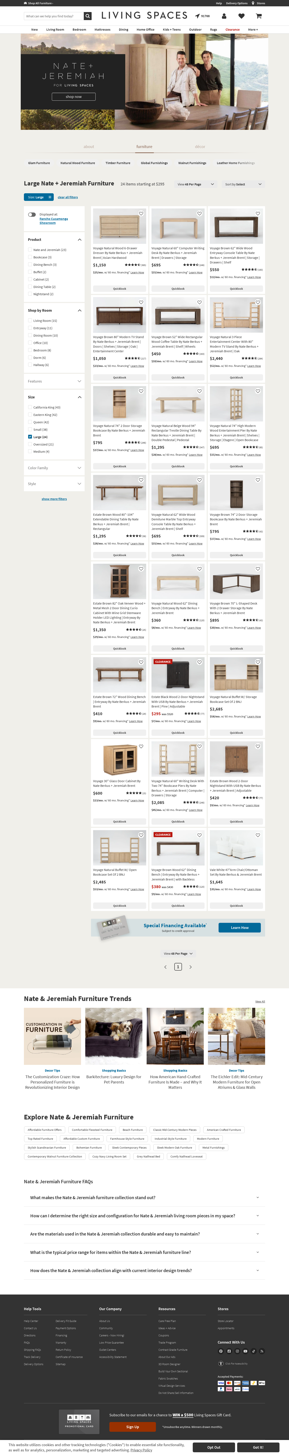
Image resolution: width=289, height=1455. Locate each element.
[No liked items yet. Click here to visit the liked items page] (241, 16)
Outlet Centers (107, 1350)
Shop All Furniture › (40, 3)
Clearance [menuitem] (233, 29)
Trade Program (167, 1342)
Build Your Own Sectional (173, 1371)
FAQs (27, 1342)
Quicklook (119, 289)
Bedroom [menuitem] (79, 29)
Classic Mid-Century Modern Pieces (175, 1130)
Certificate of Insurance (69, 1357)
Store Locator (225, 1321)
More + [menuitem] (253, 29)
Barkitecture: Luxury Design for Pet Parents (113, 1079)
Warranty (61, 1342)
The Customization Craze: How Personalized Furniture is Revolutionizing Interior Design (52, 1082)
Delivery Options (237, 3)
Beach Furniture (133, 1130)
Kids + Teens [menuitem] (172, 29)
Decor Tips (52, 1070)
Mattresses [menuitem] (102, 29)
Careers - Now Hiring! (111, 1335)
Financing (61, 1335)
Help (219, 3)
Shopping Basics (114, 1070)
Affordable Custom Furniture (81, 1139)
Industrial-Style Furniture (171, 1139)
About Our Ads (166, 1357)
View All (260, 1001)
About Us (104, 1321)
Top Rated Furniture (40, 1139)
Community (106, 1328)
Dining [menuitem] (123, 29)
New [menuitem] (34, 29)
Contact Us (30, 1328)
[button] (135, 265)
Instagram (237, 1351)
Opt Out (213, 1447)
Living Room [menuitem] (55, 29)
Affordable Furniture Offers (45, 1130)
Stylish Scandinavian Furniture (47, 1147)
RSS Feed (262, 1351)
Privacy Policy (141, 1450)
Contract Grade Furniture (172, 1350)
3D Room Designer (169, 1364)
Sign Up (132, 1426)
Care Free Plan (167, 1321)
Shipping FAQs (32, 1350)
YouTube (245, 1351)
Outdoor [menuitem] (195, 29)
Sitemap (61, 1364)
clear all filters (68, 197)
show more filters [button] (54, 499)
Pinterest (221, 1351)
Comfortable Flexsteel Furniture (92, 1130)
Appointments (226, 1328)
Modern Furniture (208, 1139)
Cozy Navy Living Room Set (109, 1156)
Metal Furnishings (213, 1147)
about (89, 146)
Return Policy (63, 1350)
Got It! (258, 1447)
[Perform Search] (88, 16)
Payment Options (66, 1328)
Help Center (31, 1321)
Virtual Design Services (171, 1386)
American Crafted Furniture (224, 1130)
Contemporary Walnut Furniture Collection (55, 1156)
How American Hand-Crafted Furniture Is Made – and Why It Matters (175, 1082)
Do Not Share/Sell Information (175, 1393)
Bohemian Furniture (89, 1147)
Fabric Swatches (168, 1378)
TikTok (253, 1351)
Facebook (229, 1351)
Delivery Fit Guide (66, 1321)
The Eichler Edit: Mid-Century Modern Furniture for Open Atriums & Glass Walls (237, 1082)
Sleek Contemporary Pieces (129, 1147)
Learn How (137, 272)
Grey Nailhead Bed (148, 1156)
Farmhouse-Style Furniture (127, 1139)
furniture (144, 146)
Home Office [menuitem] (145, 29)
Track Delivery (32, 1357)
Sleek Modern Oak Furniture (174, 1147)
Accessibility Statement (113, 1357)
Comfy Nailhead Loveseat (187, 1156)
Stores (261, 3)
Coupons (163, 1335)
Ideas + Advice (167, 1328)
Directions (30, 1335)
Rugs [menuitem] (213, 29)
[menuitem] (259, 16)
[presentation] (195, 184)
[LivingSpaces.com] (144, 15)
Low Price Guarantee (111, 1342)
